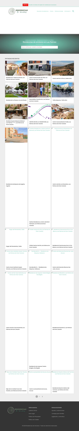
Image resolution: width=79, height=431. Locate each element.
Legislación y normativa (58, 416)
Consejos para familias (58, 413)
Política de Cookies (34, 419)
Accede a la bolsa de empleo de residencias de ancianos (42, 4)
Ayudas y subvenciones (58, 410)
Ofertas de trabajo (59, 11)
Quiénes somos (33, 410)
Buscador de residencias (42, 11)
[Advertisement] (39, 24)
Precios (51, 11)
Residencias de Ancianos (30, 40)
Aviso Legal (32, 413)
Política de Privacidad (34, 416)
